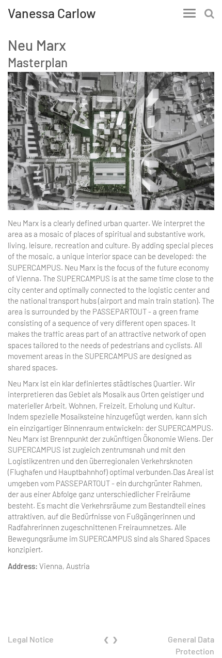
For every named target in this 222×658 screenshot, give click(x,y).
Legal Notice (31, 639)
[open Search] (209, 13)
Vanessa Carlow (52, 13)
